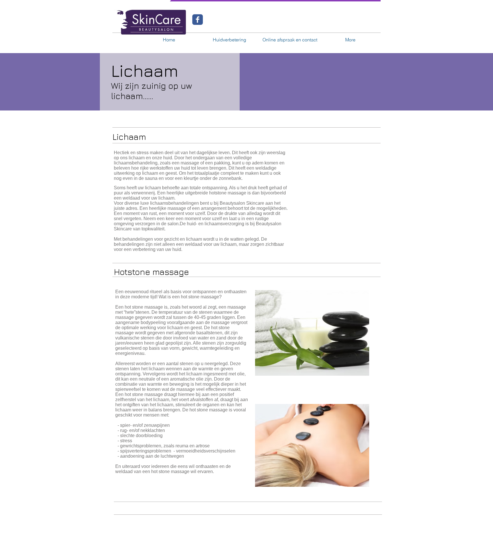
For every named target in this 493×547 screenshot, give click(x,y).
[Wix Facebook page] (197, 19)
